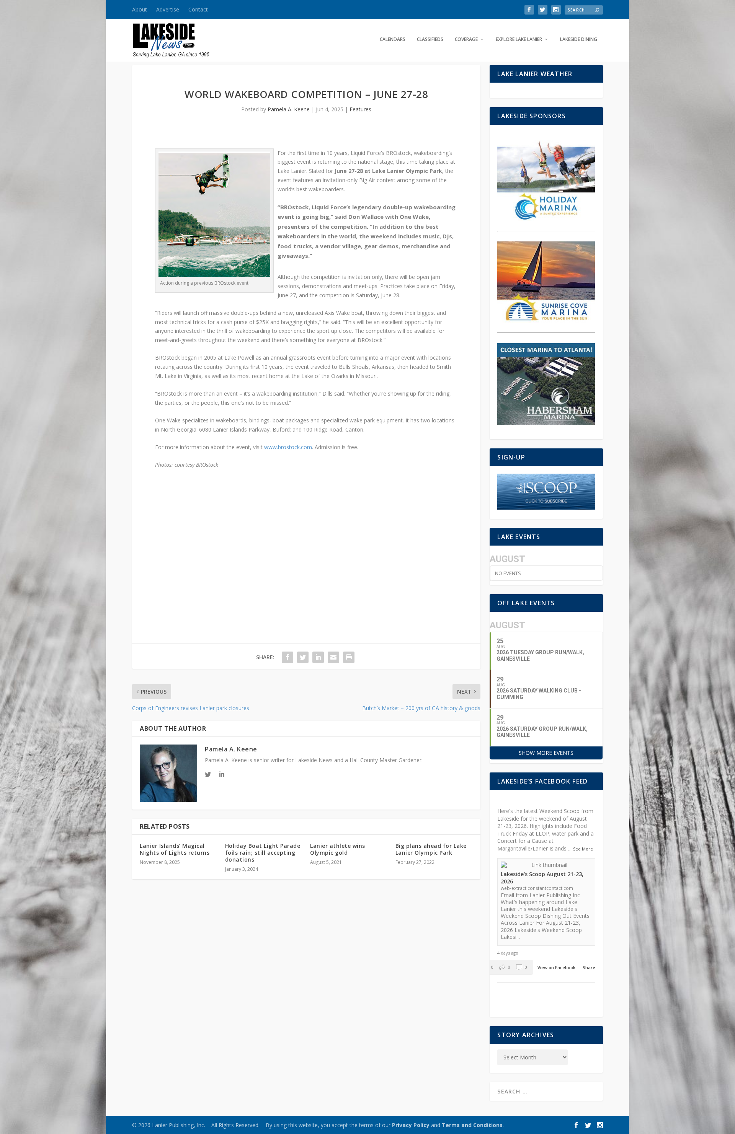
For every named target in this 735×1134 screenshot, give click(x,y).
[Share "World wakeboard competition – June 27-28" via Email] (333, 657)
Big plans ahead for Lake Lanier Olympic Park (431, 849)
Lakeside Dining (578, 39)
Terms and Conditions (472, 1125)
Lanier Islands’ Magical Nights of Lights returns (174, 849)
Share (589, 967)
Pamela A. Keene (289, 109)
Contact (198, 9)
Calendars (392, 39)
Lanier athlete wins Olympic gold (337, 849)
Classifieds (430, 39)
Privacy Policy (411, 1125)
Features (360, 109)
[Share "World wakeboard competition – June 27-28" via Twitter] (302, 657)
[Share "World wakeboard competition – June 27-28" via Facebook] (287, 657)
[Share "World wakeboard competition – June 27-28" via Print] (348, 657)
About (139, 9)
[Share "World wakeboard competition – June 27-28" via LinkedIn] (318, 657)
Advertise (167, 9)
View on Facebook (557, 967)
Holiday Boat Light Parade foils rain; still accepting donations (263, 852)
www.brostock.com (288, 447)
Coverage (466, 39)
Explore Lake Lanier (519, 39)
